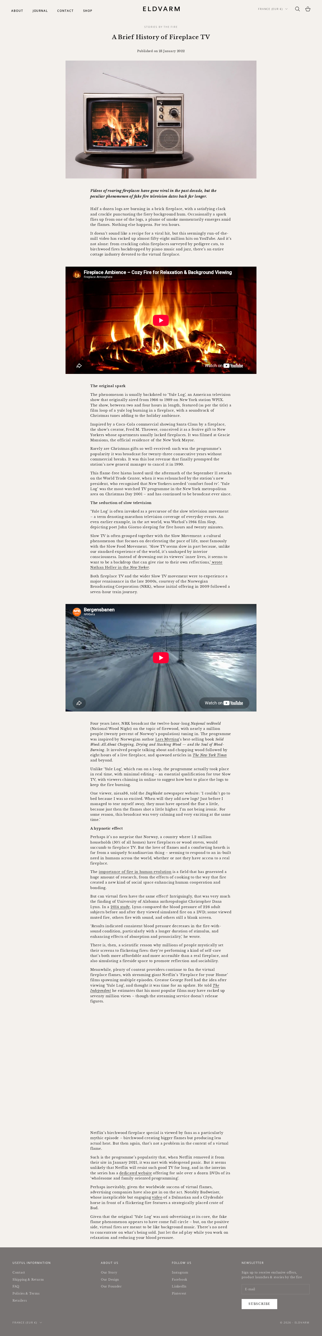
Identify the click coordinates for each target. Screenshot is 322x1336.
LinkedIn (179, 1286)
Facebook (179, 1279)
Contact (65, 11)
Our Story (109, 1272)
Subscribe (259, 1304)
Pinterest (179, 1293)
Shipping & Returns (28, 1279)
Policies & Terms (26, 1293)
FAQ (15, 1286)
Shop (88, 11)
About (17, 11)
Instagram (180, 1272)
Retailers (19, 1300)
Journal (40, 11)
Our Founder (111, 1286)
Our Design (110, 1279)
